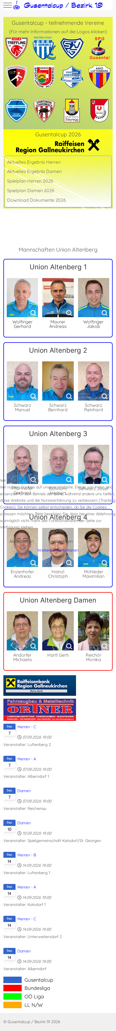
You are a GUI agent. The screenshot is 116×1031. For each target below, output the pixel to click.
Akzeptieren (21, 541)
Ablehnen (63, 541)
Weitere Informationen (58, 550)
